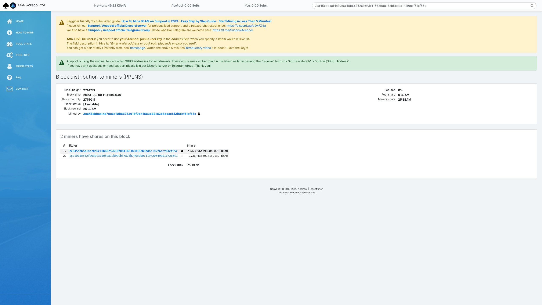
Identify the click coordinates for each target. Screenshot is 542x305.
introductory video (198, 48)
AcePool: (185, 5)
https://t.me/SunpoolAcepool (233, 30)
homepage (137, 48)
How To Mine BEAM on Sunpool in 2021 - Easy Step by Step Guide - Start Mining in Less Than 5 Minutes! (196, 21)
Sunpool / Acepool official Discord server (117, 25)
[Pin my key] (182, 155)
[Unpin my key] (199, 113)
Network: (110, 5)
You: (256, 5)
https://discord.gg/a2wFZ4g (246, 25)
